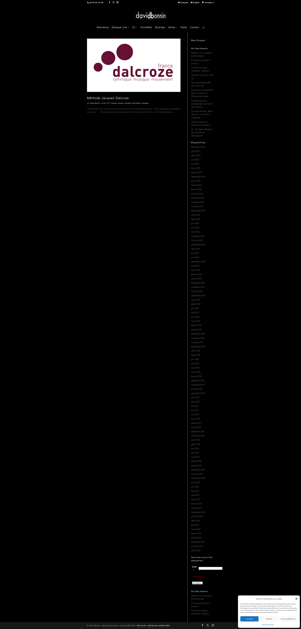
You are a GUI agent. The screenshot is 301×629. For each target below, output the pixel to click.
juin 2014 (195, 524)
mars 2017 (195, 418)
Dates (183, 27)
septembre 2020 (198, 261)
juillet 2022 (195, 219)
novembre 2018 (197, 338)
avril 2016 (195, 456)
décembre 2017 (197, 380)
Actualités (146, 27)
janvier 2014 (196, 537)
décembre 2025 (198, 146)
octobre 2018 (197, 342)
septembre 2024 (198, 176)
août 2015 (195, 482)
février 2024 (196, 185)
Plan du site (141, 625)
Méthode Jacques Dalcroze (108, 98)
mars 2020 (195, 270)
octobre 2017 (197, 389)
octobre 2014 (197, 516)
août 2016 (195, 439)
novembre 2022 (198, 202)
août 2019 (195, 299)
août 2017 (195, 397)
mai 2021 (195, 253)
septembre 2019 (198, 295)
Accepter (249, 619)
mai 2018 (195, 363)
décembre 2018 (198, 333)
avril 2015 (195, 495)
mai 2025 (195, 163)
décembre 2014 (198, 512)
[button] (296, 599)
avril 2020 (195, 265)
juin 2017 (195, 406)
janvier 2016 (196, 465)
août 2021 (195, 248)
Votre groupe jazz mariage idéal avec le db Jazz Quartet (201, 103)
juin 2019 (195, 308)
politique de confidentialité (158, 625)
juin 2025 (195, 159)
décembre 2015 (198, 469)
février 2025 (196, 172)
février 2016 (196, 461)
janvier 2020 (196, 278)
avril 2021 (195, 257)
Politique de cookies (268, 624)
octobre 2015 (197, 473)
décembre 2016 (198, 431)
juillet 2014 (195, 520)
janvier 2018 (196, 376)
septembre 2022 (198, 210)
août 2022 (195, 214)
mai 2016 (195, 452)
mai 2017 (195, 410)
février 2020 (196, 274)
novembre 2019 (197, 287)
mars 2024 (195, 180)
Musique (145, 103)
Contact (194, 27)
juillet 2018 (195, 355)
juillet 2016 (195, 444)
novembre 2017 (197, 384)
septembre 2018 (198, 346)
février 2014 (196, 533)
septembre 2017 (198, 393)
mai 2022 (195, 227)
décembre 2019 (198, 282)
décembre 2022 (198, 197)
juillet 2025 (196, 155)
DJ (133, 27)
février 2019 (196, 325)
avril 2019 (195, 316)
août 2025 (195, 151)
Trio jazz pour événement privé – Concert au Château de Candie (202, 93)
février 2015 (196, 503)
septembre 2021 (198, 244)
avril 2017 (195, 414)
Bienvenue (103, 27)
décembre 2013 (198, 541)
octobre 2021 (197, 240)
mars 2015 (195, 499)
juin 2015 (195, 486)
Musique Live (119, 27)
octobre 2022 (197, 206)
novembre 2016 (197, 435)
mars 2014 (195, 529)
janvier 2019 (196, 329)
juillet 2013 (195, 550)
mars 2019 (195, 321)
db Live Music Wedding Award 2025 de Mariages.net (201, 132)
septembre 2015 (198, 478)
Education (128, 103)
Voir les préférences (288, 619)
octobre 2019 (197, 291)
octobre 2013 (197, 546)
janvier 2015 (196, 508)
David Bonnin (95, 103)
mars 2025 (195, 168)
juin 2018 (195, 359)
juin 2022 (195, 223)
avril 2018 (195, 367)
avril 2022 (195, 231)
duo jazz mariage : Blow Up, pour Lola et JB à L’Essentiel (201, 114)
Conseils (121, 103)
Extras (171, 27)
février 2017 (196, 423)
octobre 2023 (197, 193)
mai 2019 (195, 312)
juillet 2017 (195, 401)
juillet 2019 (195, 304)
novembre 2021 (197, 236)
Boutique (160, 27)
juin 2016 (195, 448)
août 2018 (195, 350)
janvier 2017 (196, 427)
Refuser (269, 619)
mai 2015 (195, 490)
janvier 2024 (196, 189)
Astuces (114, 103)
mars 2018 (195, 372)
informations (136, 103)
